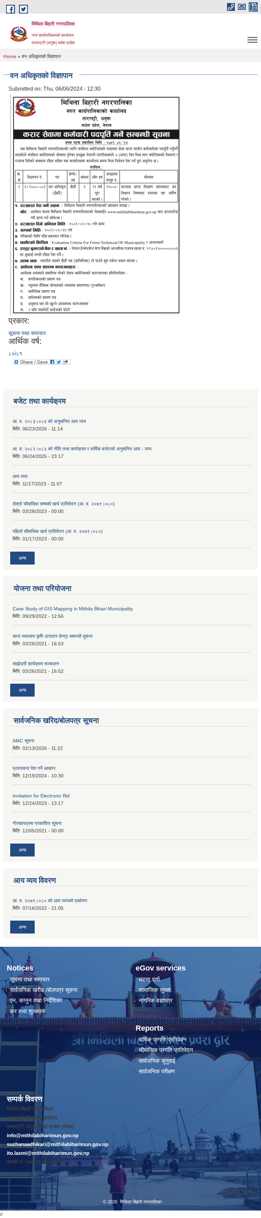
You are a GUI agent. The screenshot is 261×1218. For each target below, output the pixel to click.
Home (9, 56)
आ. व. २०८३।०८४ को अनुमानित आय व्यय (49, 421)
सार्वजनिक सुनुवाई (157, 1061)
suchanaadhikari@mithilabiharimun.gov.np (57, 1144)
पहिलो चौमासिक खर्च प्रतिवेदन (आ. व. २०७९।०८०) (58, 531)
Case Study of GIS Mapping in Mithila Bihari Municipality (73, 608)
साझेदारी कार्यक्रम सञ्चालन (36, 663)
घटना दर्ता (149, 979)
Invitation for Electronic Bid (41, 795)
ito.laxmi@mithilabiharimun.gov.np (48, 1153)
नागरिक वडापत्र (155, 1000)
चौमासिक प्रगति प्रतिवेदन (166, 1050)
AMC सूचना (23, 740)
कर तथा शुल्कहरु (28, 1011)
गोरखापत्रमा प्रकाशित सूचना (37, 823)
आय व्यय (20, 476)
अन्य (22, 558)
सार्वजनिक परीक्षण (157, 1071)
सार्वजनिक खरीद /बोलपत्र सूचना (43, 990)
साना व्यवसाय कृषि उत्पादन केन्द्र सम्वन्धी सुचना (52, 636)
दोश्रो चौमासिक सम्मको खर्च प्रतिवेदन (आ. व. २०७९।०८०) (64, 503)
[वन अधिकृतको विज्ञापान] (95, 204)
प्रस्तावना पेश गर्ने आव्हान (34, 768)
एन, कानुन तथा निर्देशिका (36, 1000)
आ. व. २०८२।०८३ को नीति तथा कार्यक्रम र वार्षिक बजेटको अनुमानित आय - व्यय (82, 448)
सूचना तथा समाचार (27, 333)
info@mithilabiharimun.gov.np (43, 1135)
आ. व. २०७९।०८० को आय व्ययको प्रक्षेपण (50, 900)
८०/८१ (15, 353)
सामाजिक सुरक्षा (155, 990)
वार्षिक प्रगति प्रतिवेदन (163, 1039)
